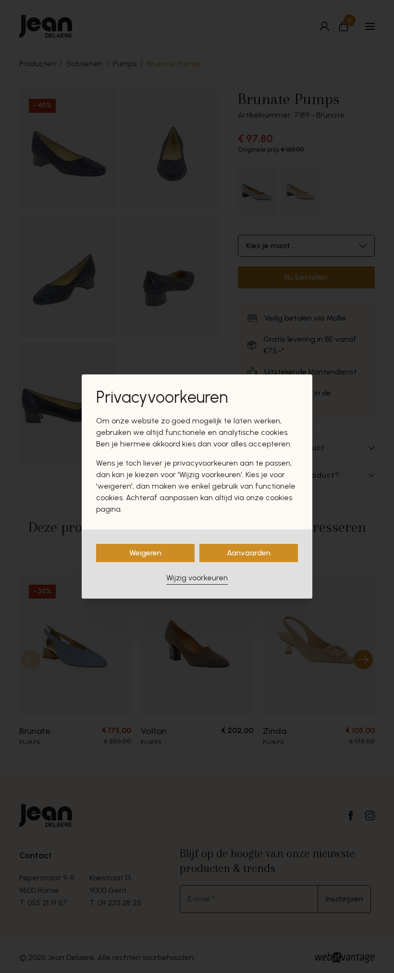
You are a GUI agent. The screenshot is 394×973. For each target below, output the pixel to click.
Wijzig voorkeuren (197, 577)
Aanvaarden (249, 552)
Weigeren (145, 552)
